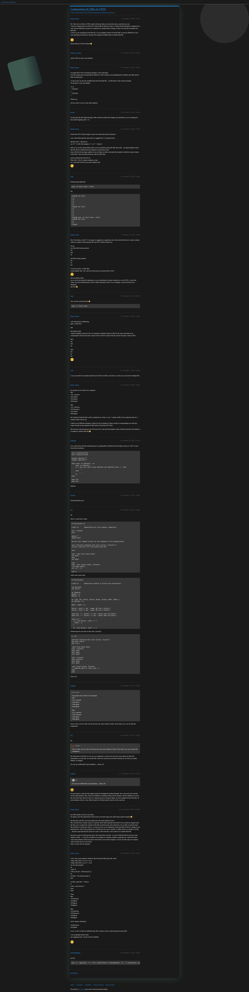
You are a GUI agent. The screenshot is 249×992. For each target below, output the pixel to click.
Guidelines (88, 985)
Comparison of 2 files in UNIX (88, 9)
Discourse (81, 989)
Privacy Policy (110, 985)
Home (72, 985)
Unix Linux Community (8, 2)
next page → (75, 973)
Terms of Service (98, 985)
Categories (79, 985)
